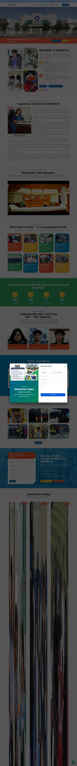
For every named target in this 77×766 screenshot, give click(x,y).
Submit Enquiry (53, 394)
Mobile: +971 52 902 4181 (29, 394)
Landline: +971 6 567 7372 (19, 394)
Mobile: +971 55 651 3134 (24, 396)
